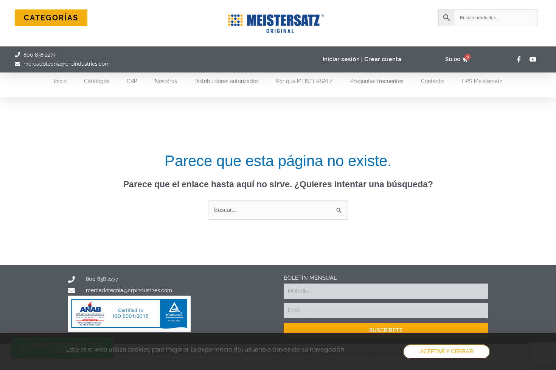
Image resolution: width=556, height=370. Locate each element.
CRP (132, 81)
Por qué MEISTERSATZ (304, 81)
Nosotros (166, 81)
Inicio (60, 81)
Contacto (432, 81)
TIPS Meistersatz (481, 81)
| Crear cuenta (381, 59)
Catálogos (96, 81)
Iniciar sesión (341, 59)
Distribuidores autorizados (226, 81)
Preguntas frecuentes (377, 81)
